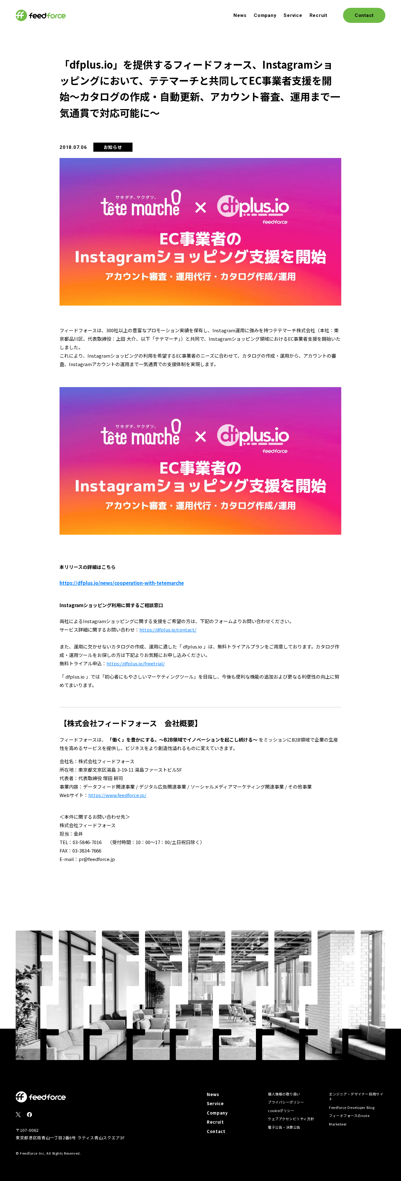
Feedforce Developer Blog (351, 1107)
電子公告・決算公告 (284, 1127)
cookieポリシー (281, 1110)
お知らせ (113, 147)
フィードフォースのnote (349, 1115)
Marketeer (338, 1123)
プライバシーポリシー (286, 1102)
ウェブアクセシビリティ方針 (291, 1118)
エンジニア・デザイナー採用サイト (356, 1096)
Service (293, 15)
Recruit (318, 15)
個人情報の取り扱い (284, 1093)
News (240, 15)
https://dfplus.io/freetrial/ (136, 663)
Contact (216, 1131)
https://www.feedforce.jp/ (117, 795)
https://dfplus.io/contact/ (167, 629)
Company (265, 15)
